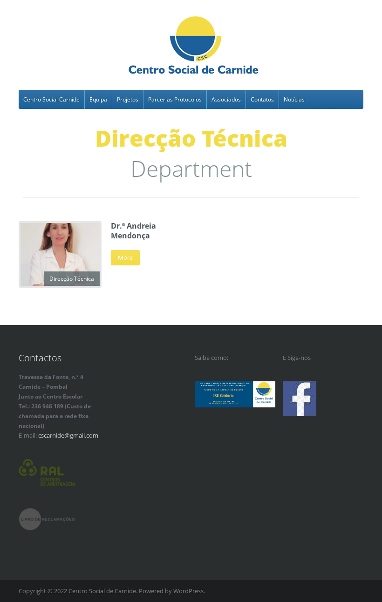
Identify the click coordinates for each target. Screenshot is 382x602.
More (125, 257)
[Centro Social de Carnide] (194, 46)
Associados (226, 99)
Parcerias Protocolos (175, 99)
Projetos (127, 99)
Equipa (98, 99)
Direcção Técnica (71, 279)
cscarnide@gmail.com (68, 435)
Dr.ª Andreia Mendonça (133, 231)
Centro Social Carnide (51, 99)
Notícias (294, 99)
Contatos (262, 99)
